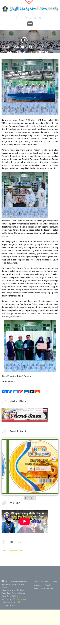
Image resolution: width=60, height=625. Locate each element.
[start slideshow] (25, 498)
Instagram (38, 585)
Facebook (45, 582)
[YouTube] (30, 17)
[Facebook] (17, 17)
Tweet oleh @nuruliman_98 (14, 550)
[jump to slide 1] (28, 498)
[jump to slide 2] (31, 498)
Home (36, 582)
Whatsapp (20, 599)
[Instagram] (26, 17)
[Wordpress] (40, 17)
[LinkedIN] (35, 17)
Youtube (48, 585)
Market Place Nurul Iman (43, 588)
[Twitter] (21, 17)
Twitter (54, 582)
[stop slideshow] (35, 498)
